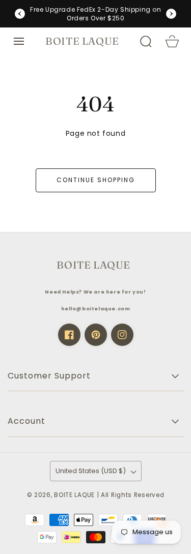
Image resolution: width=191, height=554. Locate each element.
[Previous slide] (20, 14)
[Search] (145, 41)
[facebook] (69, 335)
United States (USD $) (91, 471)
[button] (19, 41)
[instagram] (122, 335)
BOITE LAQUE (74, 495)
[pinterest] (96, 335)
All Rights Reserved (132, 495)
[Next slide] (171, 14)
